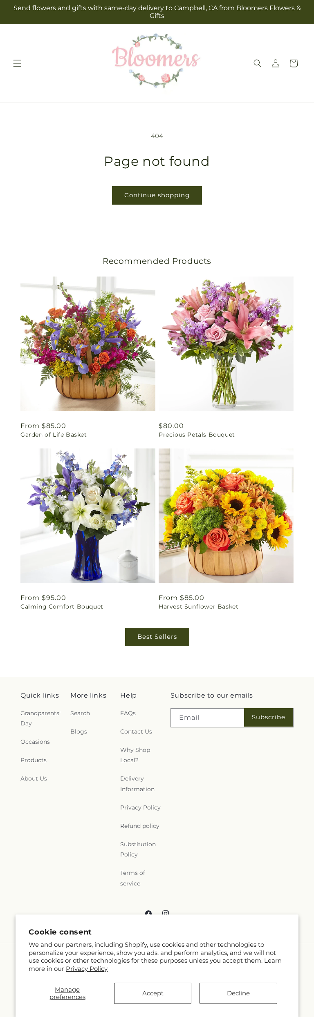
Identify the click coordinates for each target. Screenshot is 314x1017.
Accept (153, 993)
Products (33, 760)
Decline (238, 993)
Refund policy (139, 826)
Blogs (78, 731)
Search (80, 713)
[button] (17, 63)
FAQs (128, 713)
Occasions (35, 741)
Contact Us (136, 731)
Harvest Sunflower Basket (198, 606)
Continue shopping (157, 195)
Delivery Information (137, 783)
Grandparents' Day (40, 718)
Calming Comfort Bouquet (61, 606)
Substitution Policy (138, 849)
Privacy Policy (87, 968)
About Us (33, 778)
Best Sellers (157, 636)
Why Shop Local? (135, 755)
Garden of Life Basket (53, 434)
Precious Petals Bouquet (197, 434)
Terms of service (132, 878)
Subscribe (268, 717)
